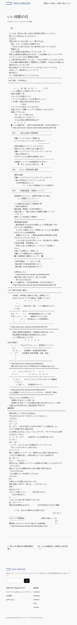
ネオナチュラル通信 (26, 21)
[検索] (27, 581)
